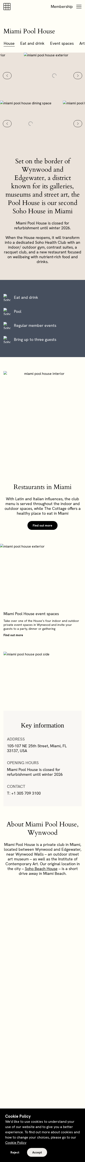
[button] (79, 6)
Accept (37, 1152)
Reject (14, 1152)
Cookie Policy (15, 1142)
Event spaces (62, 43)
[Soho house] (7, 7)
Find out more (42, 525)
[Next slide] (77, 75)
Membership (62, 6)
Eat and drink (32, 43)
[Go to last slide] (7, 75)
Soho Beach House (41, 868)
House (9, 43)
